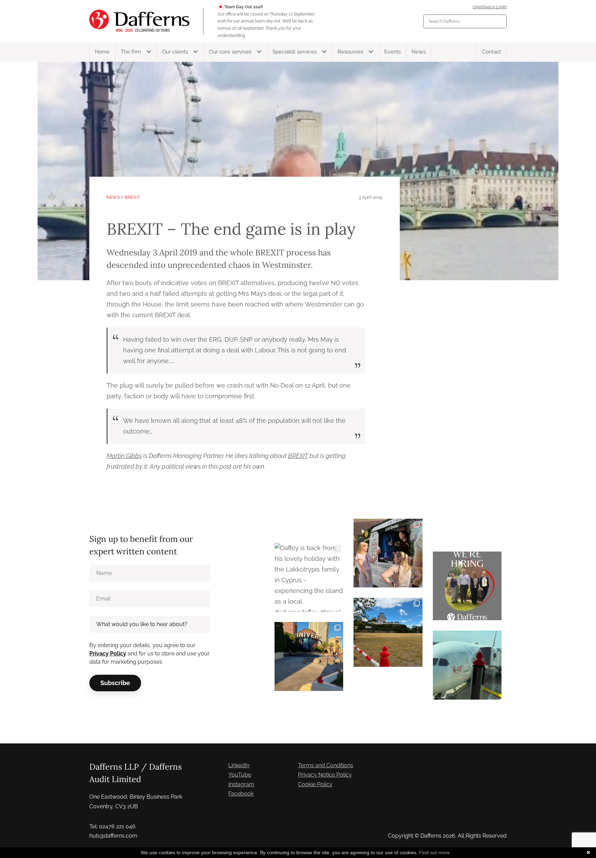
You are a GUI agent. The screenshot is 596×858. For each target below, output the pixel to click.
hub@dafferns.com (113, 835)
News (418, 52)
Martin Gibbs (124, 455)
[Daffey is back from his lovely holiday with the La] (309, 577)
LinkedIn (238, 765)
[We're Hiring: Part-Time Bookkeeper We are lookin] (467, 586)
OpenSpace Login (490, 6)
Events (392, 52)
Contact (491, 52)
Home (102, 52)
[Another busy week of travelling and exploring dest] (309, 656)
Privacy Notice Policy (325, 774)
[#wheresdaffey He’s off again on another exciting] (467, 665)
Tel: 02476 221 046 (112, 826)
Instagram (241, 784)
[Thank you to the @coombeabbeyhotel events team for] (388, 553)
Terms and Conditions (325, 765)
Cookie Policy (315, 784)
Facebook (241, 793)
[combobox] (465, 21)
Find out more (434, 852)
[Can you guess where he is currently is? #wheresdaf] (388, 632)
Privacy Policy (107, 653)
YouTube (239, 774)
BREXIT (132, 197)
